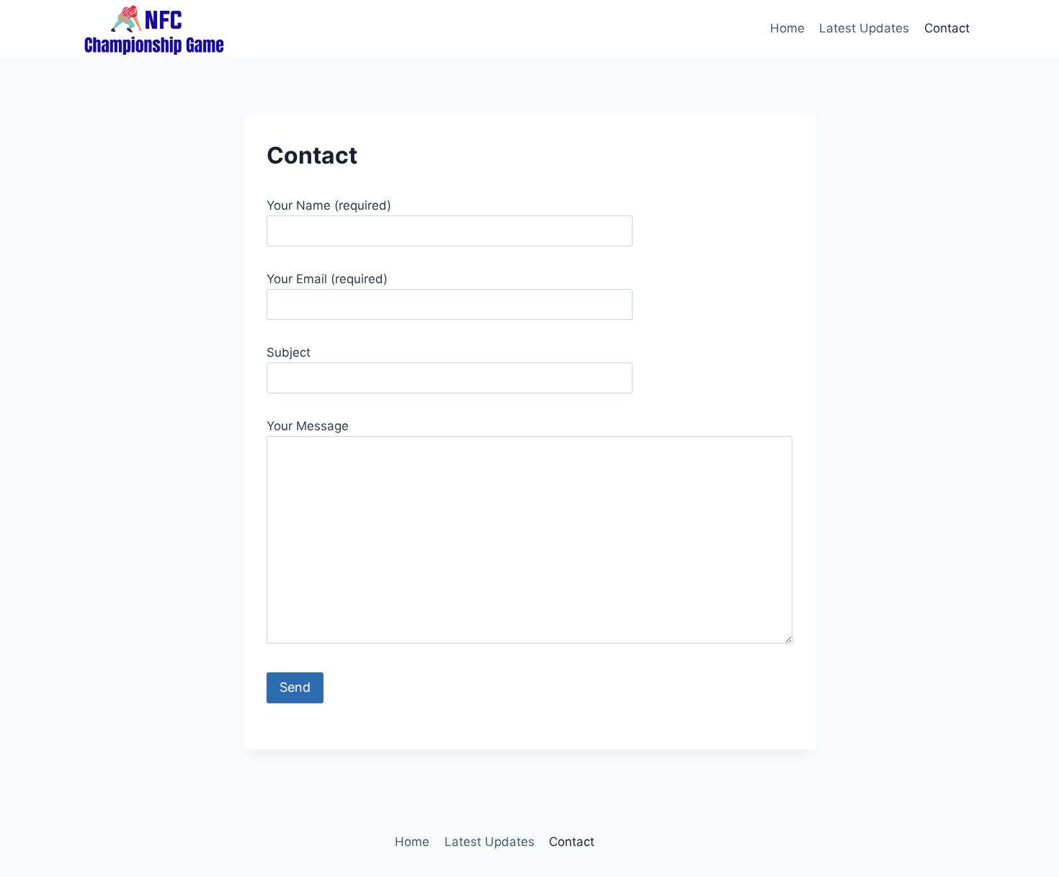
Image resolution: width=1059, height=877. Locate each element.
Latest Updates (864, 28)
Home (787, 28)
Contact (947, 28)
